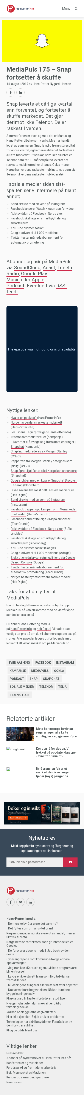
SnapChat (51, 678)
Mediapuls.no (60, 643)
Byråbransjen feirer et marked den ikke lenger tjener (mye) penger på (53, 772)
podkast (17, 678)
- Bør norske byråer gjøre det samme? (32, 923)
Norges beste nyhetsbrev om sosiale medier (40, 577)
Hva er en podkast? (24, 417)
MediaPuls (40, 671)
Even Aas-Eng (19, 662)
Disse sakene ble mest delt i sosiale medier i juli (42, 490)
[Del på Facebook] (10, 92)
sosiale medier (22, 686)
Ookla (59, 671)
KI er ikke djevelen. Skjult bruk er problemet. (35, 1016)
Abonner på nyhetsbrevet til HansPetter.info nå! (38, 1058)
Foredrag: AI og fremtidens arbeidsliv (31, 1067)
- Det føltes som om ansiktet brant (29, 928)
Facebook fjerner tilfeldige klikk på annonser (40, 519)
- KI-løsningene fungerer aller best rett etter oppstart (42, 985)
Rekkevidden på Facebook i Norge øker (37, 528)
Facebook (43, 662)
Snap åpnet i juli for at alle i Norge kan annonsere (44, 470)
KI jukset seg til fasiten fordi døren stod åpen (36, 998)
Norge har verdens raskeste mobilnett (36, 422)
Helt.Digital (44, 628)
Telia (62, 686)
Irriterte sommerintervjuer (28, 437)
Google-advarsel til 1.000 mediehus (34, 553)
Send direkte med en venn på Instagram (38, 499)
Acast (49, 267)
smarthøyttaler (51, 538)
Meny (66, 8)
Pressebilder (14, 1053)
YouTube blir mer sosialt (27, 548)
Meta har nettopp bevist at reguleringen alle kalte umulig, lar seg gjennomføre (56, 732)
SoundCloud (27, 267)
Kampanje (18, 671)
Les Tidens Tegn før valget (29, 432)
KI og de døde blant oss (21, 1030)
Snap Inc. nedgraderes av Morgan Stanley (39, 451)
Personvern (14, 1082)
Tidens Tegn (20, 695)
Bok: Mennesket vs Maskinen (26, 1072)
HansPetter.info (21, 628)
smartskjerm (19, 543)
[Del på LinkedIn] (20, 92)
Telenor (46, 686)
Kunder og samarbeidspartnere (27, 1077)
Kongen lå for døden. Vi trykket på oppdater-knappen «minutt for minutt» (56, 752)
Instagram (65, 662)
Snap (34, 678)
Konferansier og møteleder (24, 1063)
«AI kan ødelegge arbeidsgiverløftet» (31, 1012)
